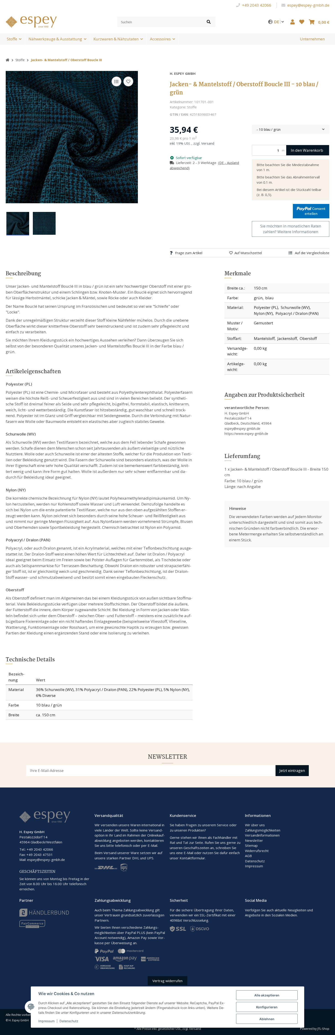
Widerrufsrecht (257, 850)
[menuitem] (312, 39)
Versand (207, 143)
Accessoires (160, 39)
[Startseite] (7, 59)
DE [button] (277, 21)
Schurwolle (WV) (295, 307)
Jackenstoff (287, 338)
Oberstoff (308, 338)
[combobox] (290, 129)
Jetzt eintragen (292, 770)
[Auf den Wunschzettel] (128, 81)
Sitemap (251, 845)
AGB (248, 855)
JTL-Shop (323, 1029)
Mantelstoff (264, 338)
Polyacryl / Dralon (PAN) (297, 313)
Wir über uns (255, 825)
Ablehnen (266, 1019)
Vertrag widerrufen (167, 980)
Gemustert (263, 323)
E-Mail (188, 852)
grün (258, 297)
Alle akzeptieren (266, 995)
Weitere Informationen (297, 231)
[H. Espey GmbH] (31, 21)
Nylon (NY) (263, 313)
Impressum (254, 866)
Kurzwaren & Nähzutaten (116, 39)
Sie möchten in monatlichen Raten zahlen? (290, 229)
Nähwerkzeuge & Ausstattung (55, 39)
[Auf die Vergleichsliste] (116, 81)
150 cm (260, 288)
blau (269, 297)
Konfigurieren (267, 1007)
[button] (292, 21)
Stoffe (12, 39)
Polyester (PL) (266, 307)
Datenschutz (255, 861)
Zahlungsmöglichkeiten (262, 830)
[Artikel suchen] (208, 22)
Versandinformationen (262, 835)
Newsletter (254, 840)
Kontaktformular (192, 858)
